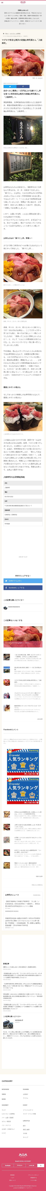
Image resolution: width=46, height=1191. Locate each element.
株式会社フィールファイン (26, 1187)
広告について (12, 1180)
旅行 (24, 1125)
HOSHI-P (40, 78)
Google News (36, 895)
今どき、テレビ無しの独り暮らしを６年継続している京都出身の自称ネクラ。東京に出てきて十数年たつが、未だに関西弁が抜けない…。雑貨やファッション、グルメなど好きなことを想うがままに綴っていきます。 (22, 1035)
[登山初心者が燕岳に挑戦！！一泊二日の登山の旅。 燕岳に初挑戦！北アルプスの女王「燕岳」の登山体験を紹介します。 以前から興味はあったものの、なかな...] (7, 673)
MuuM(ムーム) (23, 1155)
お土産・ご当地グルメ (8, 1129)
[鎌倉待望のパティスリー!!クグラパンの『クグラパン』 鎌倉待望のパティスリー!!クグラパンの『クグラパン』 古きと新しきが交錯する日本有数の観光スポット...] (7, 711)
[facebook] (22, 86)
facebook (8, 1165)
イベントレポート (28, 1110)
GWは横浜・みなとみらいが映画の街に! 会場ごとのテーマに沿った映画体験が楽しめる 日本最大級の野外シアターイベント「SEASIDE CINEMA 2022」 (22, 997)
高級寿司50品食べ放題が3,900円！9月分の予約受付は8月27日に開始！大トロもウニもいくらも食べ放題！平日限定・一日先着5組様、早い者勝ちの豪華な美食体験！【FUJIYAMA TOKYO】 (23, 922)
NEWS (4, 1099)
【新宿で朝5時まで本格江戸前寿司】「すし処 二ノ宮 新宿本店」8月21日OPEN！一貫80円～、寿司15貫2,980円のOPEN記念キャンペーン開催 (22, 905)
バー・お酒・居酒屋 (7, 1117)
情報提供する (33, 1177)
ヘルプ (12, 1177)
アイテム (25, 1098)
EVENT (25, 1105)
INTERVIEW (5, 1089)
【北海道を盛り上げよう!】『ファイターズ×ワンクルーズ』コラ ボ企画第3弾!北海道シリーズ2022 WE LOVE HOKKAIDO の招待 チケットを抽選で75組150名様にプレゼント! (22, 976)
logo (23, 1)
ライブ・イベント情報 (29, 1114)
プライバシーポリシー (33, 1175)
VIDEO (4, 1094)
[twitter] (10, 86)
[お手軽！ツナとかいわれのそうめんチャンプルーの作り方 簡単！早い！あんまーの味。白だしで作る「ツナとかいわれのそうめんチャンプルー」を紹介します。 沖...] (7, 843)
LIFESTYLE (26, 1121)
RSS (40, 1165)
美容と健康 (26, 1129)
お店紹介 (25, 1094)
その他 (25, 1133)
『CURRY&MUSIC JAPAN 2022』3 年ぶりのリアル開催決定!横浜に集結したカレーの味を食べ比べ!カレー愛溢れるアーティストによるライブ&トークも (23, 987)
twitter (31, 1165)
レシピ (4, 1133)
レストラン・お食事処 (8, 1114)
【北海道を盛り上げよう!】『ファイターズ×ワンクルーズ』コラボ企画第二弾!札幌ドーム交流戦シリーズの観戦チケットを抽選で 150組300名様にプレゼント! (22, 1007)
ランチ (4, 1110)
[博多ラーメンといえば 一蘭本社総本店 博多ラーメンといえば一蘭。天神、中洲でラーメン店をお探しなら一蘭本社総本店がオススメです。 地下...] (7, 868)
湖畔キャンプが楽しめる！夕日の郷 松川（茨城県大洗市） (20, 968)
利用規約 (12, 1175)
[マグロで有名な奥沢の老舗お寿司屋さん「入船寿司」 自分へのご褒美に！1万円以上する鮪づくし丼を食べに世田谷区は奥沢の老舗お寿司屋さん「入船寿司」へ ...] (7, 686)
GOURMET (5, 1105)
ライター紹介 (33, 1180)
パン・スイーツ (6, 1125)
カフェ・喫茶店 (6, 1121)
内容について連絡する (37, 884)
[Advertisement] (23, 948)
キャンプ (25, 1137)
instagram (20, 1165)
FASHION (26, 1089)
